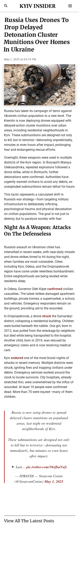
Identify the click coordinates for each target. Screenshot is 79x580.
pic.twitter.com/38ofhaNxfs (46, 466)
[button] (6, 6)
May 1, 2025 (53, 481)
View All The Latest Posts (29, 520)
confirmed (54, 289)
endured (17, 358)
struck (46, 316)
